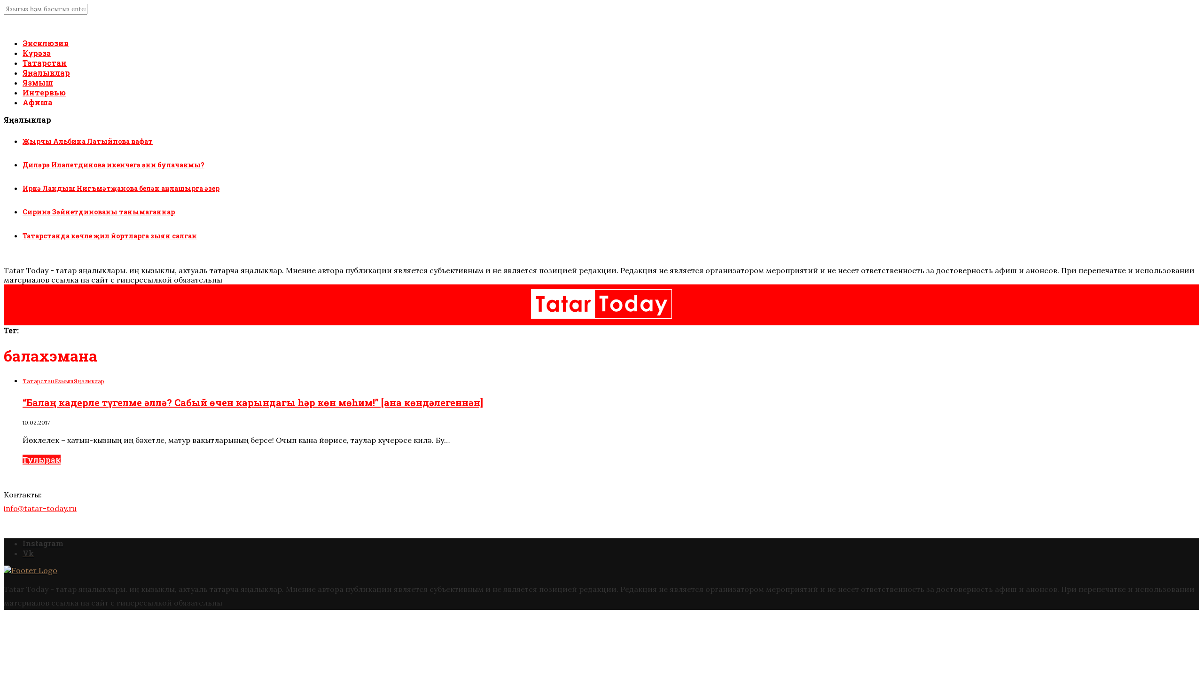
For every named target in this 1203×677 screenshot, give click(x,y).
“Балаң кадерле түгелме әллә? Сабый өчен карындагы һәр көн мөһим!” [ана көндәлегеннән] (253, 402)
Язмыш (38, 82)
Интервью (44, 92)
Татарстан (45, 63)
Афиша (38, 102)
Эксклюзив (46, 43)
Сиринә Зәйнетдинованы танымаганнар (99, 211)
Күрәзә (37, 53)
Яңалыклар (46, 73)
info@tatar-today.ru (40, 508)
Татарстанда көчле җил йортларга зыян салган (110, 235)
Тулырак (42, 459)
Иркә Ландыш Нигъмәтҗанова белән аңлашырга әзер (121, 188)
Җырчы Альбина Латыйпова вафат (88, 141)
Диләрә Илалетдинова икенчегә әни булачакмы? (113, 164)
